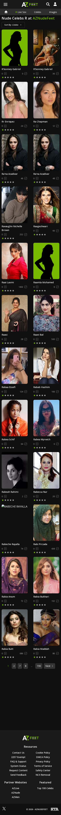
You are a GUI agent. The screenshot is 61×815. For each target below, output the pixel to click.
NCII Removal (43, 774)
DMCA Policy (43, 757)
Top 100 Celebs (45, 788)
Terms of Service (43, 765)
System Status (18, 765)
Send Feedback (18, 774)
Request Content (18, 770)
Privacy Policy (43, 761)
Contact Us (18, 752)
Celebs (37, 12)
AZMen (16, 797)
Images (53, 12)
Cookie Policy (43, 752)
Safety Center (43, 770)
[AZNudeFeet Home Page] (5, 12)
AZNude (15, 792)
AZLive (15, 788)
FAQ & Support (18, 761)
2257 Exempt (18, 757)
